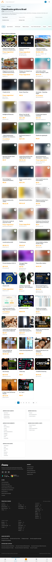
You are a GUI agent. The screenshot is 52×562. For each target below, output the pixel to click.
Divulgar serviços (25, 538)
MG (9, 508)
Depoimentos (30, 474)
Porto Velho (20, 525)
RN (39, 511)
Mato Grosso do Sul (33, 428)
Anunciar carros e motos (15, 538)
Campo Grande (5, 525)
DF (6, 522)
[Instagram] (3, 472)
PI (40, 516)
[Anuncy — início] (3, 2)
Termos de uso (5, 491)
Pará (5, 447)
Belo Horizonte (5, 508)
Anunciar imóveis (5, 538)
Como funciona (30, 466)
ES (5, 509)
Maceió (36, 513)
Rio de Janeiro (7, 414)
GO (6, 523)
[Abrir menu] (49, 2)
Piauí (5, 436)
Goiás (30, 426)
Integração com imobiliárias (7, 489)
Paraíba (5, 430)
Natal (36, 511)
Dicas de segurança (6, 484)
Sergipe (5, 434)
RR (23, 527)
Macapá (20, 528)
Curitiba (20, 504)
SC (25, 508)
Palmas (19, 530)
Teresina (37, 516)
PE (39, 506)
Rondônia (6, 448)
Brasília (3, 522)
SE (40, 514)
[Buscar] (46, 2)
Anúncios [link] (9, 6)
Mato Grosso (32, 430)
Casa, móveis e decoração (36, 26)
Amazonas (6, 445)
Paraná (30, 412)
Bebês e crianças (26, 26)
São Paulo (6, 412)
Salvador (37, 504)
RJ (8, 506)
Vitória (3, 509)
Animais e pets (17, 26)
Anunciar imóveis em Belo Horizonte (38, 545)
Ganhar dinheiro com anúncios (8, 487)
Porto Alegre (21, 506)
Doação (44, 26)
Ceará (5, 428)
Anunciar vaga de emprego (35, 538)
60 (33, 402)
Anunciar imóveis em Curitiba (7, 547)
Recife (36, 506)
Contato (3, 495)
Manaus (20, 522)
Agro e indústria (10, 26)
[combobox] (10, 17)
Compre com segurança (7, 485)
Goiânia (3, 523)
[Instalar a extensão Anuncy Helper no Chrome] (15, 476)
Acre (5, 450)
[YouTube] (6, 472)
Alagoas (5, 433)
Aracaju (36, 514)
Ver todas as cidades (46, 501)
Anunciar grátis (30, 468)
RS (25, 506)
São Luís (37, 518)
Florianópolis (21, 508)
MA (40, 518)
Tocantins (6, 455)
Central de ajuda (5, 482)
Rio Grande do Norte (8, 431)
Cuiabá (3, 527)
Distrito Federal (32, 425)
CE (40, 508)
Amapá (5, 453)
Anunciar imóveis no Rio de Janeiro (23, 545)
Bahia (5, 425)
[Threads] (9, 472)
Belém (19, 523)
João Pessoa (37, 509)
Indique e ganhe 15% (31, 472)
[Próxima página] (36, 403)
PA (22, 523)
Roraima (5, 452)
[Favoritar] (15, 37)
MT (6, 527)
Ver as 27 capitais (33, 547)
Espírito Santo (7, 417)
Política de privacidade (6, 493)
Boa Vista (20, 527)
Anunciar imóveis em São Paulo (8, 545)
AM (23, 522)
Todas (3, 26)
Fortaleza (37, 508)
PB (42, 509)
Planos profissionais (31, 470)
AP (23, 528)
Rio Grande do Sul (33, 414)
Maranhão (6, 438)
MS (9, 525)
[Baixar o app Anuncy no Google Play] (6, 476)
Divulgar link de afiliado (6, 540)
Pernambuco (6, 426)
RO (25, 525)
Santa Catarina (32, 416)
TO (23, 530)
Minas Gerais (6, 416)
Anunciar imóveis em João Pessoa (22, 547)
